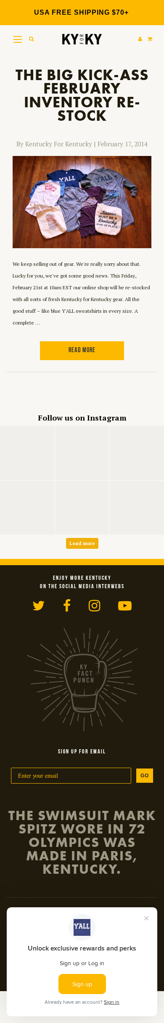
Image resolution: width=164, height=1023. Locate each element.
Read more (82, 350)
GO (144, 776)
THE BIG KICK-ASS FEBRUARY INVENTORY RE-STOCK (82, 95)
